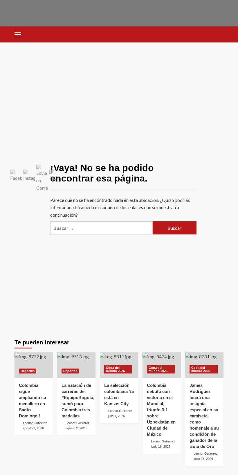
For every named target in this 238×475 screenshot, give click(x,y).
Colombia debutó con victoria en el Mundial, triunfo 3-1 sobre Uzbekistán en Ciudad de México (161, 410)
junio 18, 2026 (160, 446)
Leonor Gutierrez (35, 423)
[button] (20, 33)
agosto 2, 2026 (33, 428)
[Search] (219, 34)
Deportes (28, 371)
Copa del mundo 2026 (115, 369)
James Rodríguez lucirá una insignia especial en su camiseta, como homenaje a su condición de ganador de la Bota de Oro (204, 416)
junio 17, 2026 (203, 458)
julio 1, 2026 (116, 416)
